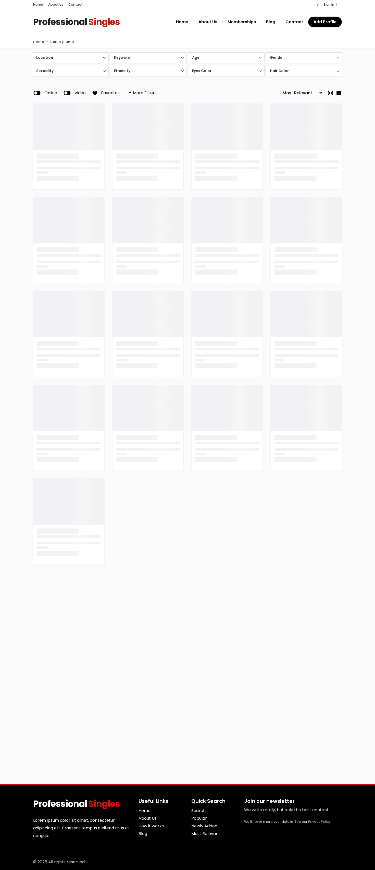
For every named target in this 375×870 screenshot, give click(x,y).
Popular (199, 818)
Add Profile (325, 22)
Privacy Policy (319, 821)
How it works (151, 826)
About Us (55, 4)
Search (198, 811)
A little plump (61, 42)
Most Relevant (205, 834)
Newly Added (204, 826)
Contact (75, 4)
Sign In (328, 4)
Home (38, 4)
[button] (317, 4)
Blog (143, 834)
